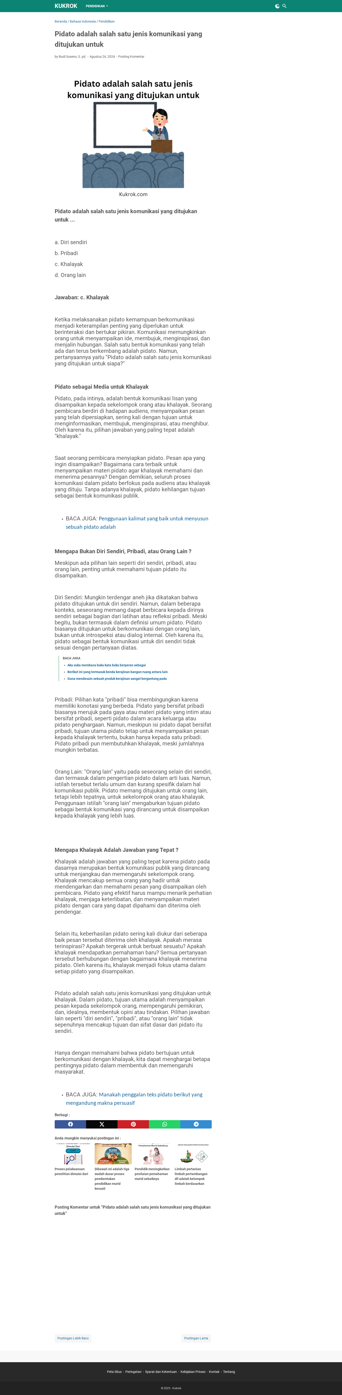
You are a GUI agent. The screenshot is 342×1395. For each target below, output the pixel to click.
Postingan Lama (196, 1338)
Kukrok (66, 6)
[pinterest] (133, 1124)
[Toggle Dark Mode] (277, 6)
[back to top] (332, 1384)
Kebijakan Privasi (193, 1372)
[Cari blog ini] (284, 6)
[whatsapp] (164, 1124)
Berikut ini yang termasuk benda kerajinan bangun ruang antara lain (117, 672)
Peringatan (133, 1372)
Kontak (214, 1372)
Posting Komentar (131, 56)
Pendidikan (95, 6)
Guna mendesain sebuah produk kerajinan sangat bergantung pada (117, 679)
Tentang (229, 1372)
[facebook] (70, 1124)
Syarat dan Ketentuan (161, 1372)
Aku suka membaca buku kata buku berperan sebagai (106, 665)
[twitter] (101, 1124)
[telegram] (196, 1124)
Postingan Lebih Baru (73, 1338)
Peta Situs (114, 1372)
